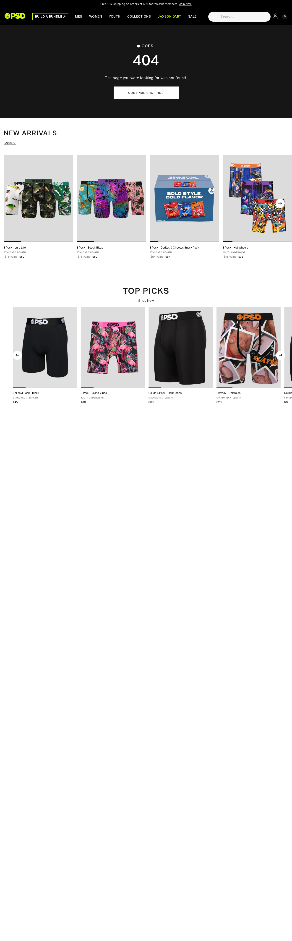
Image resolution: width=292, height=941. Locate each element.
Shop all (10, 143)
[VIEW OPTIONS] (184, 198)
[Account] (275, 15)
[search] (214, 16)
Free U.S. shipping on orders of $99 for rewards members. (146, 4)
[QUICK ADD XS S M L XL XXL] (38, 198)
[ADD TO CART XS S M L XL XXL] (45, 347)
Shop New (146, 300)
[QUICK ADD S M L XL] (257, 198)
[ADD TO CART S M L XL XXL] (248, 347)
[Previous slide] (17, 355)
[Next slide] (280, 203)
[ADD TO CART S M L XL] (113, 347)
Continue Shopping (146, 93)
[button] (19, 387)
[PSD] (15, 16)
